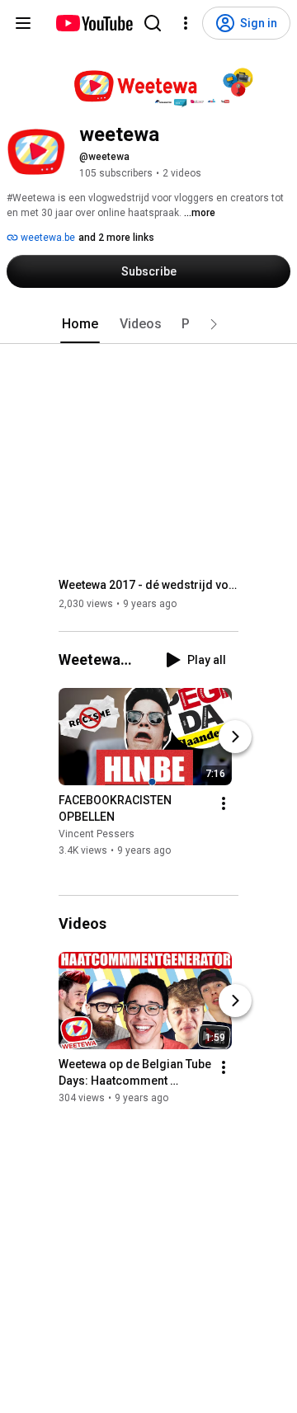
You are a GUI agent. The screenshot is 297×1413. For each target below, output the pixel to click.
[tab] (80, 324)
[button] (213, 324)
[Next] (235, 737)
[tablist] (148, 324)
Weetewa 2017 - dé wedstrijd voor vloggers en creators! (149, 584)
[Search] (153, 23)
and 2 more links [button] (116, 237)
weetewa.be (46, 237)
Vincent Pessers (96, 835)
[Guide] (23, 23)
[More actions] (223, 804)
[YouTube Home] (93, 23)
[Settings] (186, 23)
